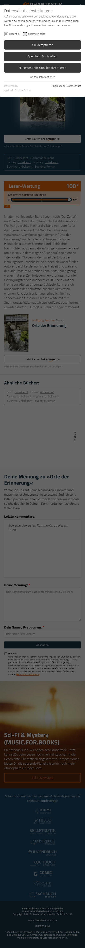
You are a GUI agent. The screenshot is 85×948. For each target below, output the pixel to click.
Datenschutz (74, 86)
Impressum (58, 86)
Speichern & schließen (42, 56)
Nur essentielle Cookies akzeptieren (42, 68)
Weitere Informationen (42, 77)
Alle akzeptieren (42, 45)
